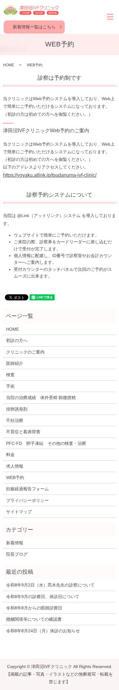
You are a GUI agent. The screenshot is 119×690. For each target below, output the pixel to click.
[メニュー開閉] (110, 17)
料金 (10, 454)
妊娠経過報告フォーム (27, 488)
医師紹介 (14, 363)
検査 (10, 374)
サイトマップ (19, 511)
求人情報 (14, 466)
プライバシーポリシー (27, 500)
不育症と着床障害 (23, 431)
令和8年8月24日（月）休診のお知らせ (43, 630)
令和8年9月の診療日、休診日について (42, 596)
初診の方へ (16, 340)
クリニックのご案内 (25, 352)
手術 (10, 386)
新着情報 (14, 542)
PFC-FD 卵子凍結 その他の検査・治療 (46, 443)
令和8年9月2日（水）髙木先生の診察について (50, 585)
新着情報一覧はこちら (34, 26)
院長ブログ (16, 554)
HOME (8, 65)
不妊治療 (14, 420)
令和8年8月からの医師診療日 (34, 607)
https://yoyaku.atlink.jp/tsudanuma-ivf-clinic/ (49, 175)
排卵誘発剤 (16, 409)
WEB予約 (15, 477)
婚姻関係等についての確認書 (34, 619)
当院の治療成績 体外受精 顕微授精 (41, 397)
